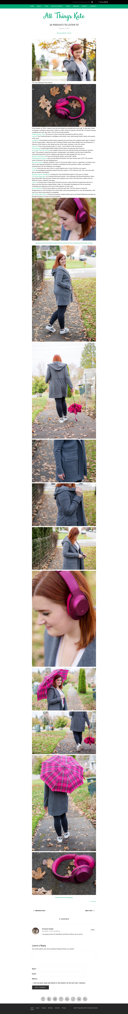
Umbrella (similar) (87, 243)
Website (34, 979)
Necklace (77, 243)
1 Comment (93, 901)
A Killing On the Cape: (38, 134)
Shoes (71, 243)
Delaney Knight (48, 929)
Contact (93, 6)
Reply (92, 929)
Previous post (40, 911)
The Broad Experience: (39, 176)
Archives (57, 1008)
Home (32, 6)
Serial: (34, 170)
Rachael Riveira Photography (64, 897)
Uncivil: (34, 182)
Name (34, 969)
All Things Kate (79, 1008)
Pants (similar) (63, 243)
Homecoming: (36, 148)
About (39, 6)
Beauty (84, 6)
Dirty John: (35, 146)
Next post (89, 911)
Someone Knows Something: (40, 174)
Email (34, 974)
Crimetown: (35, 140)
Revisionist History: (37, 162)
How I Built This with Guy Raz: (41, 150)
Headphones (39, 243)
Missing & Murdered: (38, 156)
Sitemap (50, 1008)
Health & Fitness (57, 6)
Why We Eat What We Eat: (39, 194)
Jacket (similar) (53, 243)
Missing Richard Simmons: (39, 158)
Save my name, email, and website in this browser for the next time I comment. (60, 983)
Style (46, 6)
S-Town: (34, 168)
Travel (68, 6)
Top (46, 243)
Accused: (34, 136)
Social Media (61, 33)
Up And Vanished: (37, 188)
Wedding (76, 6)
